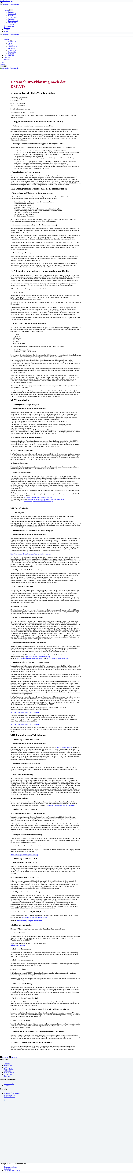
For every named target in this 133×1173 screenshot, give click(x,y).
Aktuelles (7, 57)
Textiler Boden (12, 47)
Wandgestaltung (13, 50)
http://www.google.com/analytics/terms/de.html (37, 497)
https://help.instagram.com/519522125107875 (25, 712)
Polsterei (10, 45)
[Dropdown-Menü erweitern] (11, 40)
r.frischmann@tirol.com (18, 945)
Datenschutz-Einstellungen (12, 1170)
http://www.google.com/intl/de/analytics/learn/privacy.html (46, 499)
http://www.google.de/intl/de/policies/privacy (24, 855)
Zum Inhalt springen (6, 1)
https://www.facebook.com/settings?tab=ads (29, 658)
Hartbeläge (11, 48)
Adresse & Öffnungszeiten (12, 1093)
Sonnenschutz (12, 41)
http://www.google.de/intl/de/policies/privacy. (38, 501)
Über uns (7, 59)
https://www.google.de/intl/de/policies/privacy (61, 805)
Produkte (6, 40)
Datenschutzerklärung (10, 1167)
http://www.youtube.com (64, 747)
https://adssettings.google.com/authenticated (29, 921)
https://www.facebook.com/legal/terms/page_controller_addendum (31, 554)
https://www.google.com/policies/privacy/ (34, 917)
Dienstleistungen (9, 55)
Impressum (7, 1169)
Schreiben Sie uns (9, 1095)
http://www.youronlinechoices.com (57, 658)
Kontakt (2, 62)
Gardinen (11, 43)
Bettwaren (11, 54)
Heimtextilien (12, 52)
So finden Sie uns (9, 1097)
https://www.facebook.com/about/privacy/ (37, 656)
